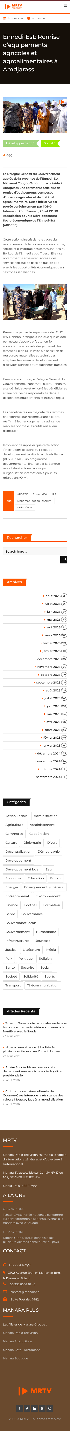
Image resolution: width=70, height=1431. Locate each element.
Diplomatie (32, 842)
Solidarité (30, 976)
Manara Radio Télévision (20, 1333)
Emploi (55, 878)
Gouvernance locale (21, 923)
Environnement (48, 896)
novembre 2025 (48, 667)
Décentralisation (18, 851)
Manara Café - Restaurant (21, 1350)
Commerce (14, 834)
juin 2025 (53, 706)
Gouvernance (32, 914)
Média (51, 950)
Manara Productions (17, 1341)
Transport (13, 985)
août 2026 (53, 596)
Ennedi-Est (40, 494)
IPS (54, 494)
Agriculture (14, 825)
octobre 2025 (50, 675)
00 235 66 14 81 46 (22, 1284)
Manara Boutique (15, 1358)
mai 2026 (53, 619)
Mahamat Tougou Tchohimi (34, 500)
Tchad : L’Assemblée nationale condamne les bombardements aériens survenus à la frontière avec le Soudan (34, 1027)
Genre (10, 914)
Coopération (39, 834)
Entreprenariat (17, 896)
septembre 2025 (48, 682)
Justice (11, 950)
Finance (11, 905)
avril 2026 (53, 627)
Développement (19, 143)
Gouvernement (17, 932)
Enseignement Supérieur (44, 887)
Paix (8, 958)
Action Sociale (16, 816)
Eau (49, 869)
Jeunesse (43, 941)
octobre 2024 (50, 769)
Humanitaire (46, 932)
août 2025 (53, 690)
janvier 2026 (51, 651)
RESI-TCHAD (25, 507)
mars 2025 (52, 730)
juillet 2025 (52, 698)
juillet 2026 (52, 604)
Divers (52, 842)
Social (48, 143)
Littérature (31, 950)
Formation (51, 905)
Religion (45, 958)
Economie (13, 878)
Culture (11, 842)
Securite (27, 967)
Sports (50, 976)
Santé (10, 967)
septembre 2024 (48, 777)
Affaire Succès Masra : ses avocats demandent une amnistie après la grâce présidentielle (32, 1071)
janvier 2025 (51, 745)
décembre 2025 (48, 659)
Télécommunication (43, 985)
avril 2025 (53, 722)
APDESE (22, 494)
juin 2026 (53, 611)
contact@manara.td (24, 1292)
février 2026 (51, 643)
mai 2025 (53, 714)
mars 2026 (52, 635)
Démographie (49, 851)
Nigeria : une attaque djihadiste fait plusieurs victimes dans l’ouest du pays (31, 1049)
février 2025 (51, 737)
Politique (25, 958)
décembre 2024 (48, 753)
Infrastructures (17, 941)
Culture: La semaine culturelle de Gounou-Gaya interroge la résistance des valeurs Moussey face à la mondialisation (33, 1095)
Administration (46, 816)
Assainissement (42, 825)
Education (36, 878)
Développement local (22, 869)
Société (11, 976)
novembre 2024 (48, 761)
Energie (11, 887)
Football (30, 905)
